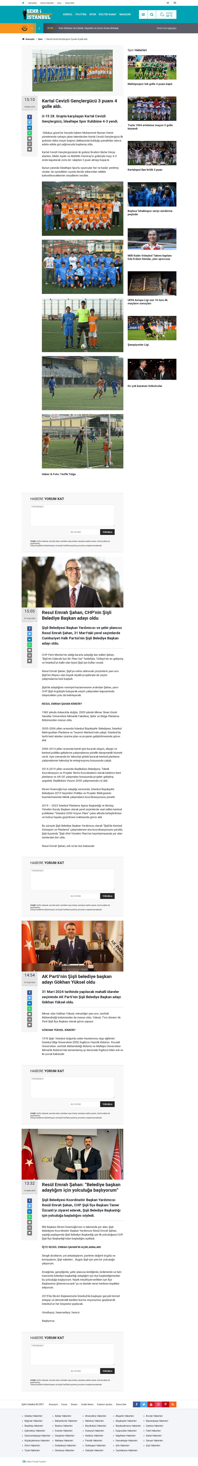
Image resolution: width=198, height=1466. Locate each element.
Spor (92, 14)
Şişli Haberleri (153, 1445)
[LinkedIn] (29, 127)
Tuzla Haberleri (32, 1450)
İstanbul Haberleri (33, 1416)
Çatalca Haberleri (154, 1425)
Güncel (68, 14)
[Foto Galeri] (174, 2)
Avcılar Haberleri (154, 1416)
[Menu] (143, 14)
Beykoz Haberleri (63, 1425)
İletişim (74, 1404)
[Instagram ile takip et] (158, 1404)
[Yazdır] (29, 144)
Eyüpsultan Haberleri (126, 1430)
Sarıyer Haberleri (154, 1440)
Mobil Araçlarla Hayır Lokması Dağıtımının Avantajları (85, 28)
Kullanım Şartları (104, 1404)
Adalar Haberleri (63, 1416)
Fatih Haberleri (153, 1430)
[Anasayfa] (23, 3)
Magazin (125, 14)
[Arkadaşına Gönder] (29, 138)
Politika (81, 14)
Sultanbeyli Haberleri (65, 1445)
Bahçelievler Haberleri (66, 1421)
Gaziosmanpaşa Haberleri (37, 1435)
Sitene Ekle (69, 3)
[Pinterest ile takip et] (165, 1404)
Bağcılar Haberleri (33, 1421)
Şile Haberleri (122, 1445)
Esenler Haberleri (63, 1430)
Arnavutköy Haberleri (95, 1416)
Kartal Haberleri (154, 1435)
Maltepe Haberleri (64, 1440)
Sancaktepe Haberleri (126, 1440)
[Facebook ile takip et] (136, 1404)
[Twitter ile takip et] (143, 1404)
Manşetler (32, 3)
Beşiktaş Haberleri (33, 1425)
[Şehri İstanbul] (37, 14)
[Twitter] (29, 122)
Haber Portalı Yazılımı (36, 1461)
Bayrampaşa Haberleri (157, 1421)
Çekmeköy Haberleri (34, 1430)
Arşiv (59, 3)
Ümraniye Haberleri (64, 1450)
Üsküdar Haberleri (94, 1450)
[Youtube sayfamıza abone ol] (151, 1404)
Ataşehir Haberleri (125, 1416)
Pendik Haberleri (93, 1440)
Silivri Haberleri (32, 1445)
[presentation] (32, 28)
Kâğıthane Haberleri (126, 1435)
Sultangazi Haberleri (95, 1445)
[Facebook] (29, 117)
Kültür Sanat (108, 14)
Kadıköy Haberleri (94, 1435)
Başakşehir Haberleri (126, 1421)
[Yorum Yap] (29, 149)
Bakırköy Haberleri (94, 1421)
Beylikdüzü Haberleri (95, 1425)
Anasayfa (53, 1404)
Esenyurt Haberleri (94, 1430)
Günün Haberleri (47, 3)
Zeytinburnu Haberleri (126, 1450)
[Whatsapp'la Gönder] (29, 133)
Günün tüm (166, 28)
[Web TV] (167, 2)
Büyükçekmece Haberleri (128, 1425)
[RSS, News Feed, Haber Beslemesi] (172, 1404)
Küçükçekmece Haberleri (37, 1440)
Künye (64, 1404)
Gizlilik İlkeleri (87, 1404)
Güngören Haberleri (64, 1435)
